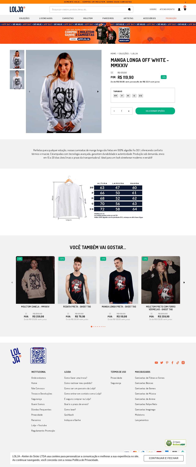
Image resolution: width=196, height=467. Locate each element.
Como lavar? (70, 409)
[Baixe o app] (38, 355)
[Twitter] (161, 362)
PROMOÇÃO (171, 18)
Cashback (69, 414)
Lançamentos (142, 420)
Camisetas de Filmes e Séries (150, 377)
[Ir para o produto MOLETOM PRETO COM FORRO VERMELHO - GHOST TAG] (160, 280)
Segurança (36, 398)
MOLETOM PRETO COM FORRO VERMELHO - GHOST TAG (160, 308)
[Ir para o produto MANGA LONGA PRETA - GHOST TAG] (119, 280)
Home (113, 53)
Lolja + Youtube (39, 425)
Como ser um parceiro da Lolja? (80, 388)
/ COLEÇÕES (123, 53)
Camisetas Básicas (144, 383)
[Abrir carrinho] (185, 9)
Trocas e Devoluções (41, 393)
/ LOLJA (134, 53)
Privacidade (37, 414)
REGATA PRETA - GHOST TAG (77, 306)
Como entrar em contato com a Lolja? (83, 393)
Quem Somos (38, 404)
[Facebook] (172, 362)
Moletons (140, 414)
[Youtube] (156, 362)
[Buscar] (129, 9)
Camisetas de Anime (145, 398)
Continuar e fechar (163, 458)
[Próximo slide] (98, 91)
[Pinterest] (167, 362)
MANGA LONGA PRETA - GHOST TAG (119, 306)
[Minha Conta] (179, 9)
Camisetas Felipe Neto (146, 404)
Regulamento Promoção (43, 430)
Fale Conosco (38, 388)
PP (115, 96)
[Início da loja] (17, 9)
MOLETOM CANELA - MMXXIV (35, 306)
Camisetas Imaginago (145, 409)
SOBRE (153, 9)
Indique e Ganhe (72, 420)
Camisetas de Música (145, 393)
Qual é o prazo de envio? (76, 404)
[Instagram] (183, 362)
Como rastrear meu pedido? (78, 383)
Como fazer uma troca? (75, 377)
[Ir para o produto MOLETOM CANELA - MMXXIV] (35, 280)
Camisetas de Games (145, 388)
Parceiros (36, 420)
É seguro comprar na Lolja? (77, 398)
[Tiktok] (177, 362)
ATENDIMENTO (167, 9)
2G (140, 96)
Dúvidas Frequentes (41, 409)
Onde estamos (38, 377)
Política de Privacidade (85, 460)
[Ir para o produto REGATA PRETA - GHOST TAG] (77, 280)
